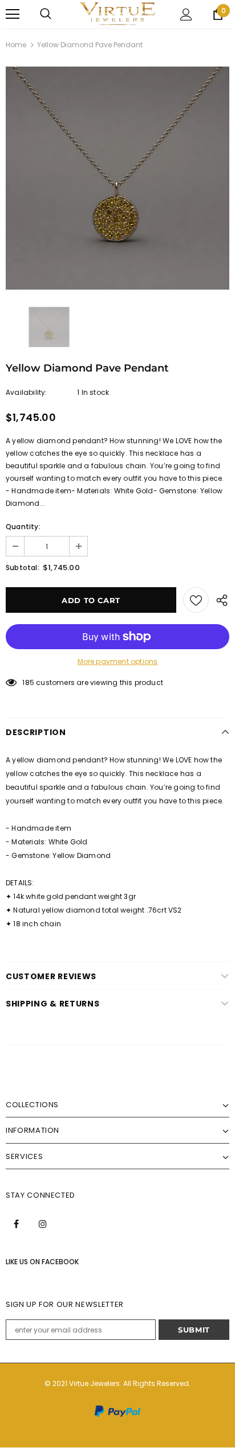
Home (16, 44)
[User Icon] (186, 14)
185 (28, 682)
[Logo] (117, 13)
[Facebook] (16, 1223)
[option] (117, 178)
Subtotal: (22, 567)
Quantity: (23, 526)
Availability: (26, 392)
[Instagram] (43, 1223)
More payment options (118, 661)
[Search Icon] (45, 14)
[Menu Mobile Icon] (12, 14)
